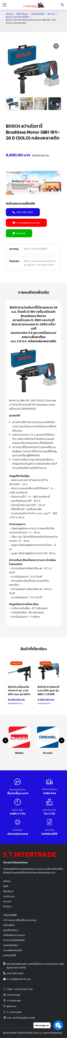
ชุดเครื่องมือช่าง (10, 930)
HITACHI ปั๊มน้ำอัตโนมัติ (14, 940)
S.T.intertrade (14, 1012)
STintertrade (13, 995)
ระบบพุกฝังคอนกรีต (12, 950)
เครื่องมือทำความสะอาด (14, 935)
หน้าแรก (9, 14)
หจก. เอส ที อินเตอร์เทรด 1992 (21, 1018)
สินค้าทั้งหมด (22, 14)
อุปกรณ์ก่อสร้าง (10, 945)
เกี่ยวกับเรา (8, 891)
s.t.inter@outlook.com (28, 223)
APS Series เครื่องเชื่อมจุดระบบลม (19, 920)
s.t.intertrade (14, 1000)
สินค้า (5, 886)
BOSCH (51, 14)
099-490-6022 (24, 212)
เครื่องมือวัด (8, 925)
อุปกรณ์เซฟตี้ (9, 955)
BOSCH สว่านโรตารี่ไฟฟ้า (17, 17)
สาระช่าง (7, 901)
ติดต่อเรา (7, 906)
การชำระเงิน (8, 896)
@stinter (21, 233)
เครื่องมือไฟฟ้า (38, 14)
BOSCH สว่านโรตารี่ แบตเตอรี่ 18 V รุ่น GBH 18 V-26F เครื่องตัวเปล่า (40, 263)
